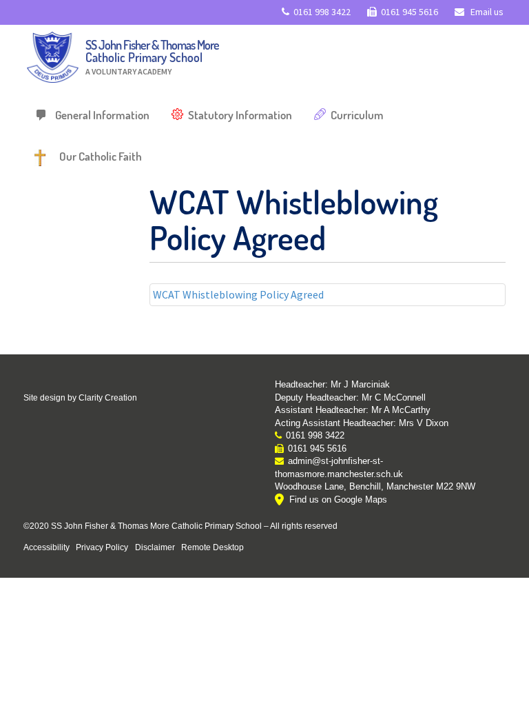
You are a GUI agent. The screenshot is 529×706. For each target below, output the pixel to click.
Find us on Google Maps (338, 499)
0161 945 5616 (409, 12)
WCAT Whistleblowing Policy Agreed (238, 294)
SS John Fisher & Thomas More (152, 57)
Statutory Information (240, 115)
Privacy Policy (102, 547)
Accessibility (46, 547)
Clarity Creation (108, 398)
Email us (486, 12)
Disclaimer (155, 547)
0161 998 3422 (322, 12)
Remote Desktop (212, 547)
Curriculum (357, 115)
